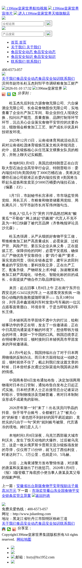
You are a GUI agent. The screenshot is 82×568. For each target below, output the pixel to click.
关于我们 (9, 78)
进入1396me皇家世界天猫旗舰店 (43, 13)
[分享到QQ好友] (4, 529)
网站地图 (24, 539)
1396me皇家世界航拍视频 (26, 8)
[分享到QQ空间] (9, 94)
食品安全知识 (49, 78)
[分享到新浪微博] (4, 94)
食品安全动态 (27, 78)
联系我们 (67, 78)
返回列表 (43, 496)
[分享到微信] (14, 94)
